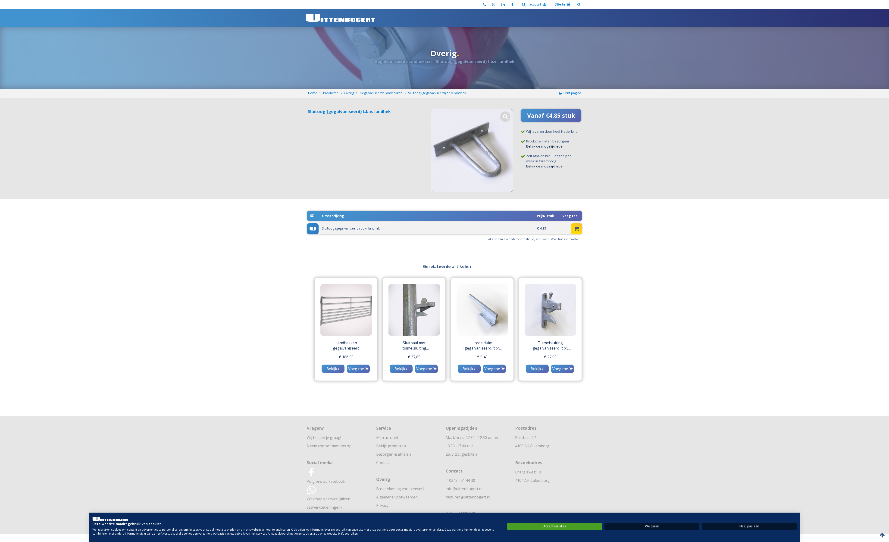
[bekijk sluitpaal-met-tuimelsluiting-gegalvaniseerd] (414, 310)
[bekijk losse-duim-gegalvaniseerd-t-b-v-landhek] (482, 310)
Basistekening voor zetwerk (400, 488)
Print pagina (572, 93)
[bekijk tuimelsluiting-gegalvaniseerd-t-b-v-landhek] (550, 310)
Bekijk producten (391, 445)
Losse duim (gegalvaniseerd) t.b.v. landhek (482, 345)
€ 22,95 (550, 356)
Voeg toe (356, 368)
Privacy (382, 505)
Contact (383, 462)
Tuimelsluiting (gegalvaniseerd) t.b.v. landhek (550, 345)
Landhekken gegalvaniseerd (346, 345)
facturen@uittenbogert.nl (468, 497)
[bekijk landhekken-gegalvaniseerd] (346, 310)
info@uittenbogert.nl (464, 488)
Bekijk (332, 368)
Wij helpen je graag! (324, 437)
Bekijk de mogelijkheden (545, 146)
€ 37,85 (414, 356)
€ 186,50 (346, 356)
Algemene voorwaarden (397, 497)
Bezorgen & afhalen (393, 454)
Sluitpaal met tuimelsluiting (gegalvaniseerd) (414, 345)
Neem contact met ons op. (329, 445)
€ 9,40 (482, 356)
